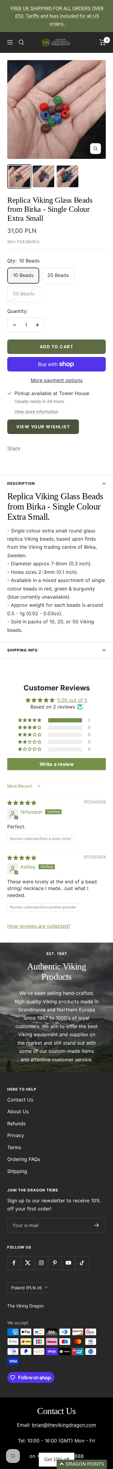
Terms (14, 1147)
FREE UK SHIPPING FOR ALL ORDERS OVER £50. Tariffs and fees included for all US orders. (57, 16)
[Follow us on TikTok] (82, 1263)
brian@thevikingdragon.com (64, 1425)
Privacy (15, 1135)
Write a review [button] (56, 764)
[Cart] (102, 42)
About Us (18, 1111)
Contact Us (20, 1100)
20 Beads (58, 275)
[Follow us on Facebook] (14, 1263)
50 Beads (23, 294)
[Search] (21, 42)
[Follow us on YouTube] (68, 1263)
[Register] (96, 1225)
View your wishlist (43, 426)
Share (13, 448)
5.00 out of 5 (72, 700)
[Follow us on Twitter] (27, 1263)
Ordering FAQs (23, 1159)
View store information (36, 411)
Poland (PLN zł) (26, 1287)
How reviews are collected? (39, 926)
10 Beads (23, 275)
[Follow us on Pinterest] (54, 1263)
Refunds (16, 1123)
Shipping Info (22, 650)
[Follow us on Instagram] (41, 1263)
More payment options (57, 380)
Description (21, 483)
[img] (21, 803)
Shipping (17, 1171)
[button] (30, 720)
